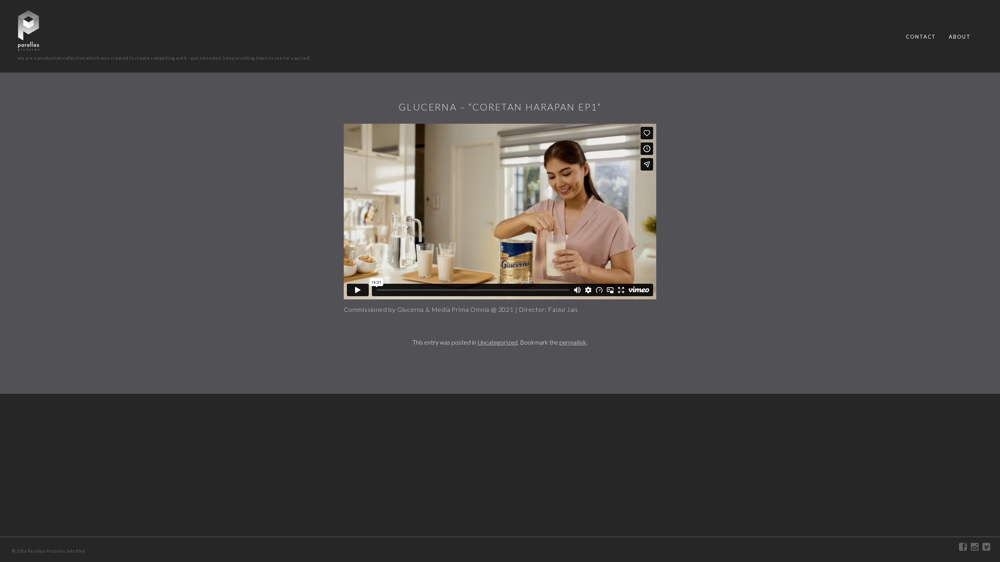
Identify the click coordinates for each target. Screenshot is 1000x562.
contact (921, 37)
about (960, 37)
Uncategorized (497, 342)
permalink (572, 342)
